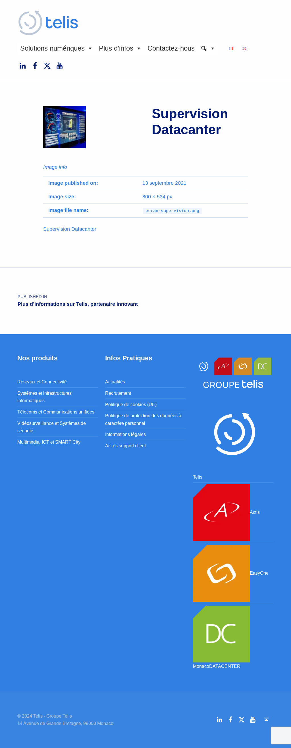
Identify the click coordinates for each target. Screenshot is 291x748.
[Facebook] (35, 65)
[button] (208, 48)
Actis (255, 512)
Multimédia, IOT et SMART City (48, 441)
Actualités (115, 381)
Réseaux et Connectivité (42, 381)
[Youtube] (60, 65)
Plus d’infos (116, 48)
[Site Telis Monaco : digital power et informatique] (233, 432)
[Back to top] (266, 719)
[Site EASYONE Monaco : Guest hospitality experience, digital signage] (221, 572)
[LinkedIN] (22, 65)
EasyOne (259, 572)
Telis (197, 476)
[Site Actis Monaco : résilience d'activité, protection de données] (221, 512)
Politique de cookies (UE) (131, 404)
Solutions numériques (52, 48)
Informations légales (125, 434)
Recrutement (118, 393)
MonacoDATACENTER (216, 666)
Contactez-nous (171, 48)
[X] (47, 65)
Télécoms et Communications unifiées (55, 411)
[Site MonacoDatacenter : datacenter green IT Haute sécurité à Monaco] (221, 633)
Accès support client (125, 445)
